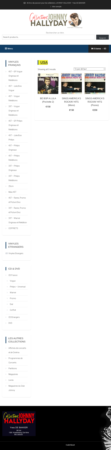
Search (102, 38)
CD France (13, 275)
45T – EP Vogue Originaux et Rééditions (15, 75)
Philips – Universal (17, 287)
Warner (13, 292)
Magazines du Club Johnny (17, 388)
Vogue (12, 281)
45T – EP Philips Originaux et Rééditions (15, 125)
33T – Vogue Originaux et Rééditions (14, 110)
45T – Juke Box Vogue (15, 88)
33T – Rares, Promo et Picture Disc (17, 210)
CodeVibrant (70, 445)
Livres (11, 380)
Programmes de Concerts (15, 360)
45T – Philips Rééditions (14, 158)
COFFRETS (13, 228)
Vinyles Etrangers (16, 253)
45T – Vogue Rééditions (14, 98)
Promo (13, 298)
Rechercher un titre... (55, 33)
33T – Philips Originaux (14, 168)
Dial (11, 304)
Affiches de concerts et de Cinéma (17, 350)
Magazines (13, 374)
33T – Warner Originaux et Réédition (18, 220)
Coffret (13, 310)
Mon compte (56, 7)
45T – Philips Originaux (14, 147)
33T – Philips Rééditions (14, 178)
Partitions (13, 368)
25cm (11, 186)
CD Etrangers (14, 317)
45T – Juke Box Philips (15, 137)
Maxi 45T (12, 192)
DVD (10, 323)
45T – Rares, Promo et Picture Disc (17, 200)
